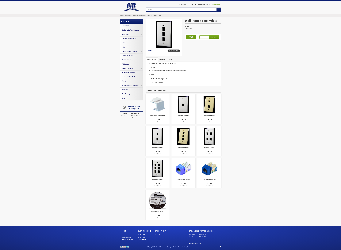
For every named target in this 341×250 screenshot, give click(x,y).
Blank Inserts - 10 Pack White (157, 115)
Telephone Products (129, 77)
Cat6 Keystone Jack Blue (209, 179)
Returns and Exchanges (128, 235)
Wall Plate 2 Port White (157, 147)
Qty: (198, 37)
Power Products (127, 68)
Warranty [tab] (170, 59)
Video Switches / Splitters (130, 85)
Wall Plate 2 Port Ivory (209, 115)
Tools (124, 81)
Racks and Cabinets (128, 72)
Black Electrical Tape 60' (157, 211)
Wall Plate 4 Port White (209, 147)
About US (157, 235)
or (199, 4)
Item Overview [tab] (151, 59)
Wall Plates (127, 15)
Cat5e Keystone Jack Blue (183, 179)
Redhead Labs (190, 247)
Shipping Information (127, 239)
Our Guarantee (142, 239)
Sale (123, 98)
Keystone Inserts (127, 55)
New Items (125, 26)
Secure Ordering (126, 237)
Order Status (182, 4)
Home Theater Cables (129, 51)
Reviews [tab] (162, 59)
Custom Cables (142, 235)
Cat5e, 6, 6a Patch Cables (130, 30)
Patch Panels (126, 60)
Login (191, 4)
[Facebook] (220, 247)
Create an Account (202, 4)
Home (121, 15)
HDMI (123, 47)
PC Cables (125, 64)
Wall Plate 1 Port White (183, 115)
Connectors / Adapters (129, 38)
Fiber (123, 43)
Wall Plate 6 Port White (157, 179)
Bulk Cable (125, 34)
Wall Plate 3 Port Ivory (183, 147)
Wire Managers (127, 94)
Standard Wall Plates (139, 15)
